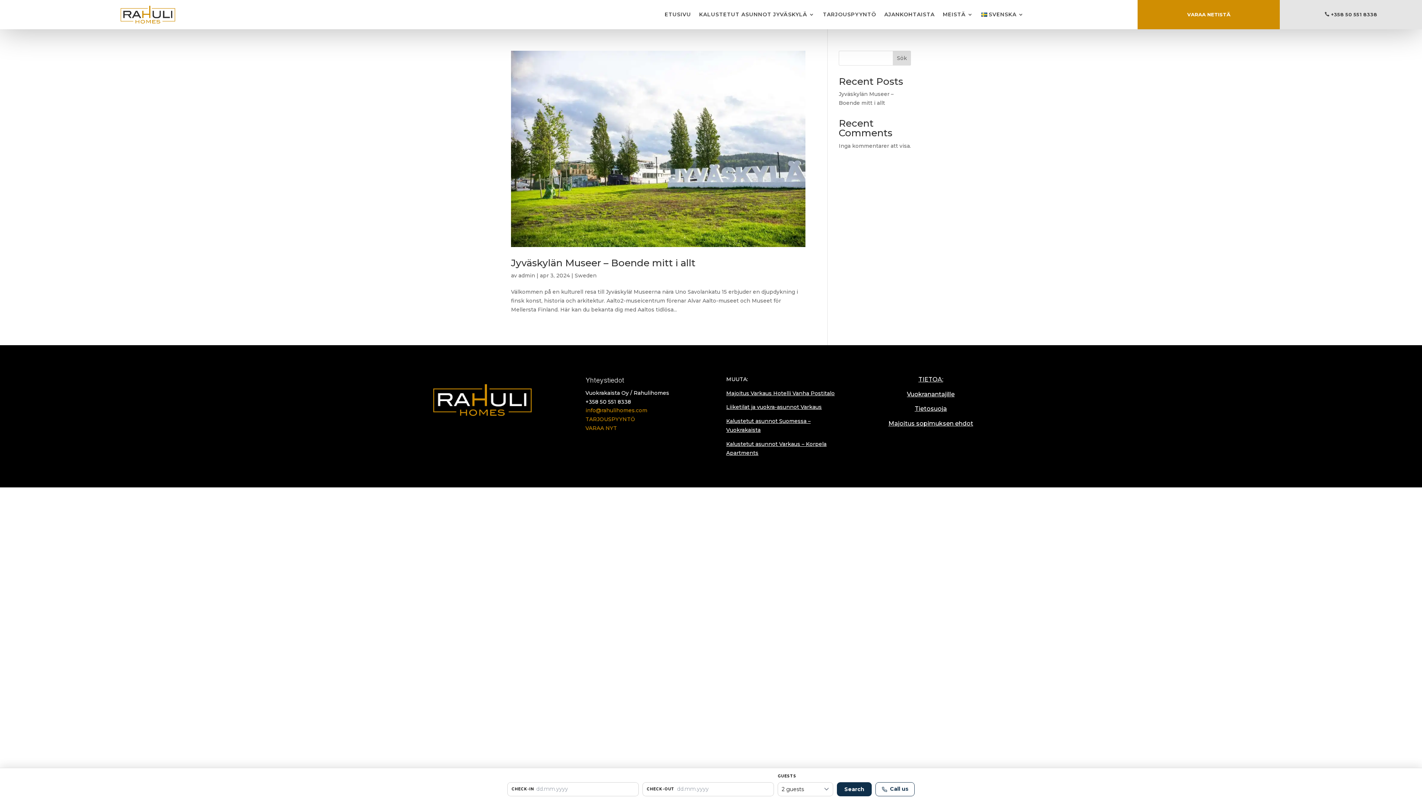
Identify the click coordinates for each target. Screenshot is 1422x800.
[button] (573, 789)
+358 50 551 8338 (1354, 14)
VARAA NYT (601, 428)
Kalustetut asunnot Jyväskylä (753, 14)
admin (526, 275)
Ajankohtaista (909, 14)
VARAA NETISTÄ (1209, 14)
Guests (787, 776)
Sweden (586, 275)
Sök (902, 58)
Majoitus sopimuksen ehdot (930, 423)
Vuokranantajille (931, 394)
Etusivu (678, 14)
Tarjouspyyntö (849, 14)
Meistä (954, 14)
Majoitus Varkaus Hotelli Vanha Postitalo (780, 393)
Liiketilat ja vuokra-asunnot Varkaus (774, 407)
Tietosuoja (931, 408)
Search (854, 789)
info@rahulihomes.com (616, 410)
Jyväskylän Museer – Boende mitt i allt (603, 263)
